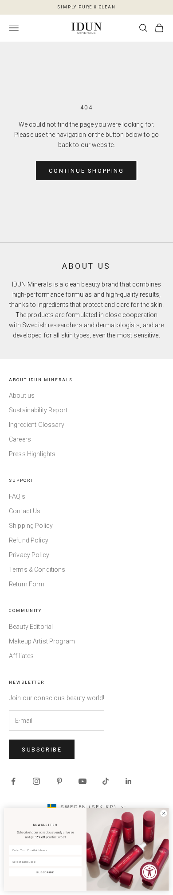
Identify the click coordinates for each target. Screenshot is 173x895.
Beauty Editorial (31, 626)
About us (22, 395)
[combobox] (43, 861)
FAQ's (17, 496)
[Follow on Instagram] (36, 781)
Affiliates (21, 655)
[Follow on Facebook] (13, 781)
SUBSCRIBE (45, 872)
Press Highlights (32, 453)
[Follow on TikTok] (105, 781)
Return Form (27, 584)
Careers (20, 439)
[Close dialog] (163, 813)
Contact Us (24, 511)
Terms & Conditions (37, 569)
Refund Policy (28, 540)
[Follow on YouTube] (82, 781)
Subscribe (42, 749)
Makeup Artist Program (42, 641)
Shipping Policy (31, 525)
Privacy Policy (29, 554)
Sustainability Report (38, 410)
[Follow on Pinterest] (59, 781)
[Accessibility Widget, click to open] (150, 872)
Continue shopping (86, 170)
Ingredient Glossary (36, 424)
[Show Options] (77, 861)
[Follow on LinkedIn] (128, 781)
